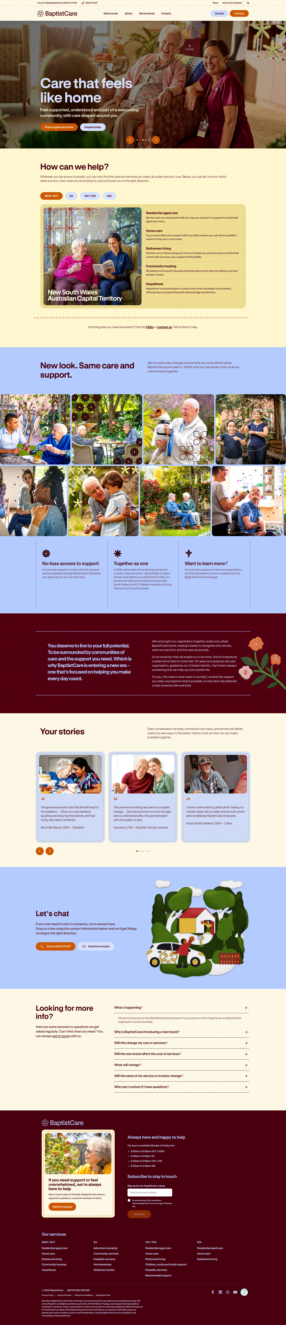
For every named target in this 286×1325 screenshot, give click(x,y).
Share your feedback (232, 2)
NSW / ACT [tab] (51, 195)
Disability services (104, 1259)
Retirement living (52, 1259)
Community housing (54, 1264)
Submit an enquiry (62, 1206)
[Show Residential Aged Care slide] (137, 140)
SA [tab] (71, 195)
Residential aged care (55, 1248)
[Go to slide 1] (137, 851)
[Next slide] (156, 140)
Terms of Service (64, 1295)
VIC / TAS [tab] (90, 195)
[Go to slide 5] (149, 851)
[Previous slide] (130, 140)
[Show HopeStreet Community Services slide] (149, 140)
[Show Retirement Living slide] (143, 140)
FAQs (188, 576)
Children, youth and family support (166, 1264)
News (215, 2)
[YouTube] (235, 1292)
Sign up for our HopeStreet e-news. (146, 1185)
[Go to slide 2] (140, 851)
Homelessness (102, 1264)
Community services (106, 1253)
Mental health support (158, 1275)
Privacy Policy (48, 1295)
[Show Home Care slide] (140, 140)
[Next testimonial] (50, 851)
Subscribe (139, 1214)
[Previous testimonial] (40, 851)
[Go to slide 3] (143, 851)
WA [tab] (109, 195)
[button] (248, 3)
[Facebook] (213, 1292)
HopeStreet (49, 1269)
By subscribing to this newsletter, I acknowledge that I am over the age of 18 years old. (152, 1203)
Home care (48, 1253)
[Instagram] (228, 1292)
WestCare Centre (104, 1269)
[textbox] (150, 1192)
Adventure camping (105, 1248)
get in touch (61, 1036)
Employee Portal (103, 1295)
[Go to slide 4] (146, 851)
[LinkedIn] (220, 1292)
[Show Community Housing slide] (146, 140)
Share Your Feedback (84, 1295)
